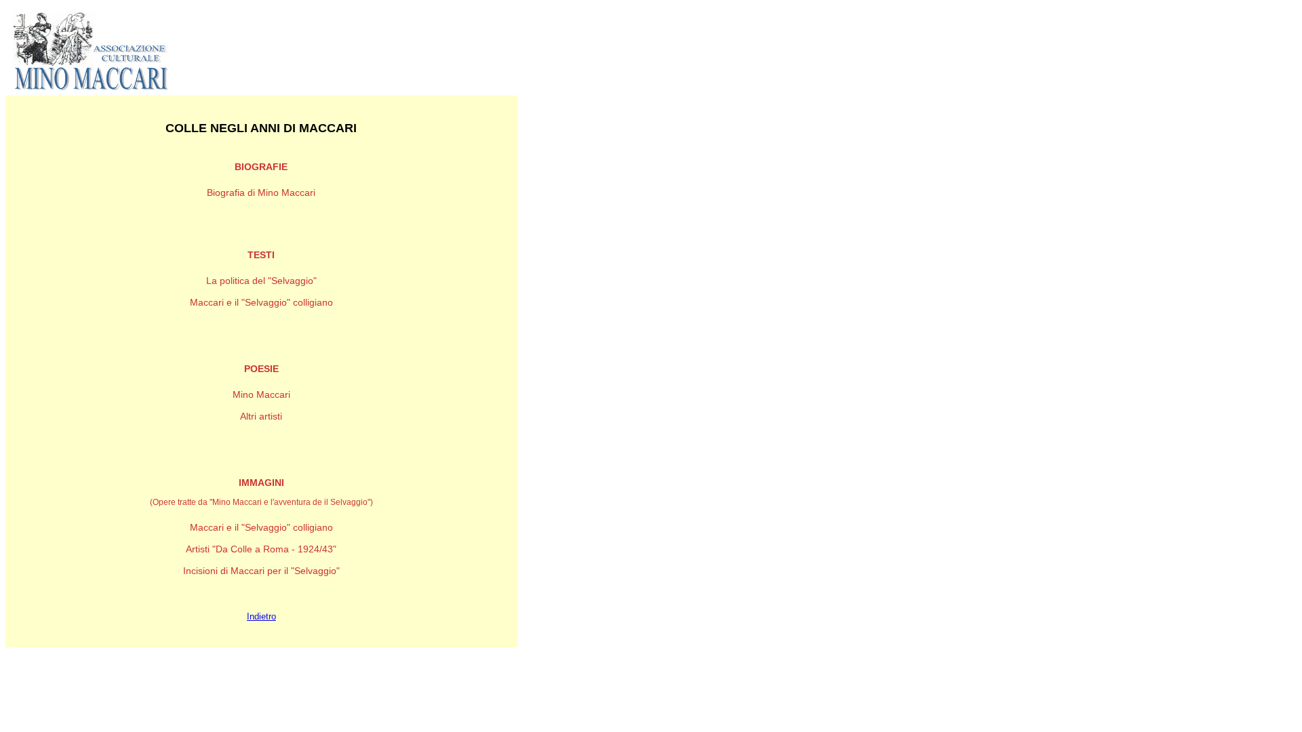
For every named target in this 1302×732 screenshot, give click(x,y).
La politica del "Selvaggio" (261, 280)
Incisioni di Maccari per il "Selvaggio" (261, 570)
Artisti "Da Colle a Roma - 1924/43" (261, 549)
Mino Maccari (261, 394)
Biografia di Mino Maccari (261, 192)
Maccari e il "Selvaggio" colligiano (261, 302)
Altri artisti (261, 416)
